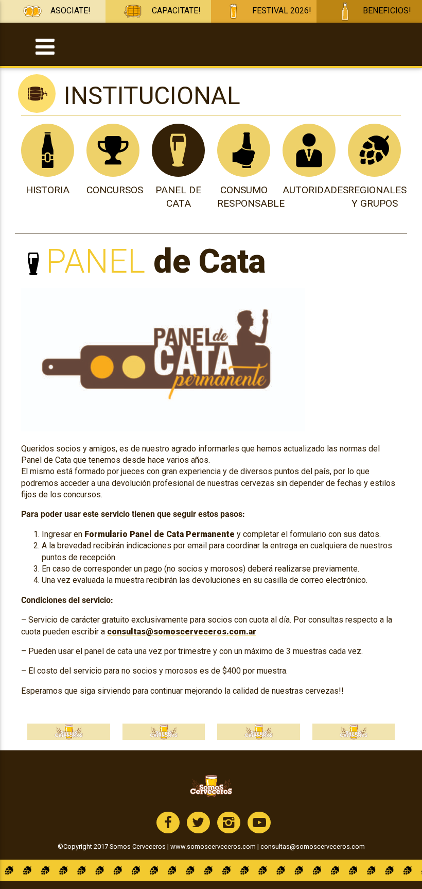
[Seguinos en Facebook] (168, 823)
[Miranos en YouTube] (259, 823)
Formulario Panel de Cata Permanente (159, 534)
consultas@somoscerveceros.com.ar (181, 631)
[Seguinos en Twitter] (198, 823)
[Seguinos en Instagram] (228, 823)
